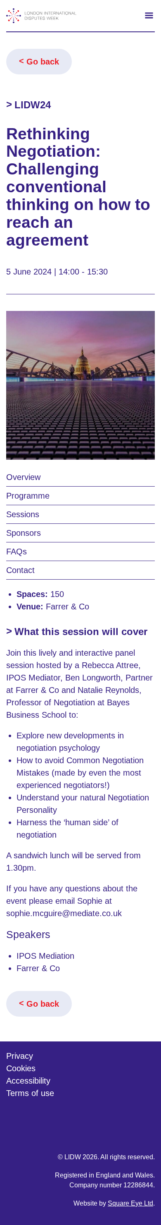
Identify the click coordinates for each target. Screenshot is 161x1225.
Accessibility (28, 1080)
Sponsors (23, 532)
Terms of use (30, 1093)
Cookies (21, 1068)
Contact (20, 570)
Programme (28, 495)
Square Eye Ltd (130, 1203)
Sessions (22, 514)
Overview (23, 477)
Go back (42, 61)
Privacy (19, 1055)
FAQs (16, 551)
